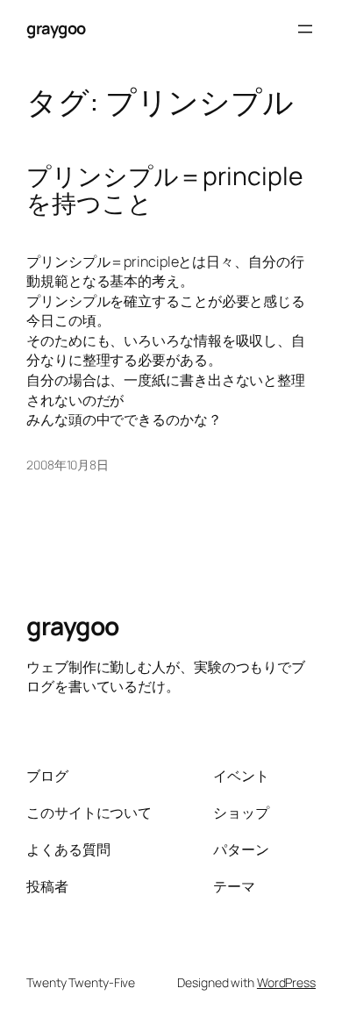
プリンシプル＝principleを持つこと (164, 190)
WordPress (286, 982)
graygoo (56, 28)
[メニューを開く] (305, 28)
